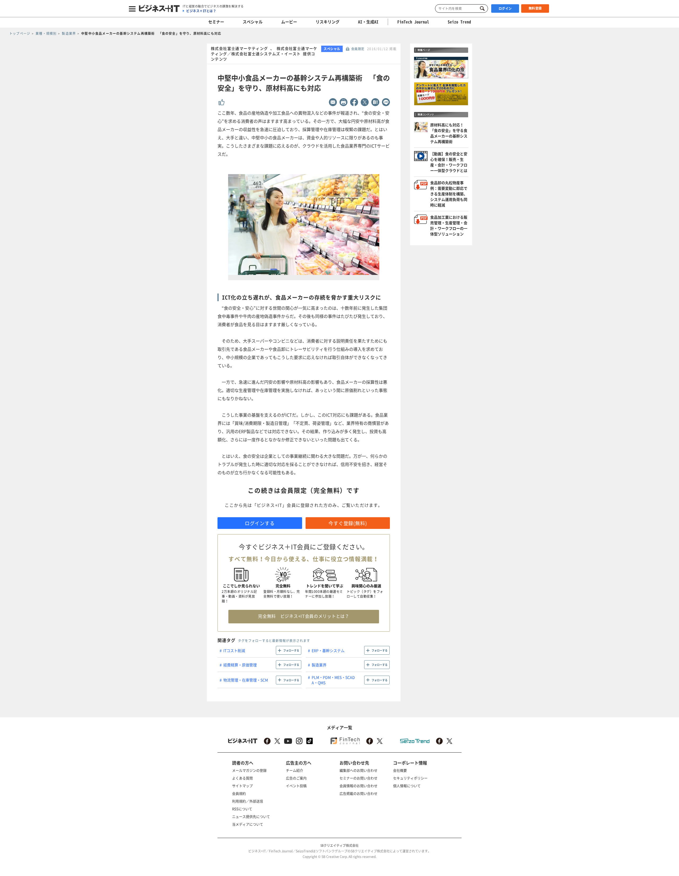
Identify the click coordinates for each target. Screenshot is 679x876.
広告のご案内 (296, 777)
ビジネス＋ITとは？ (201, 10)
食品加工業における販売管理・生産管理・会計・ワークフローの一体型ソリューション (448, 225)
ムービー (289, 22)
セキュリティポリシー (410, 777)
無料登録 (535, 8)
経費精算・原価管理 (240, 664)
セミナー (216, 22)
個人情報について (407, 785)
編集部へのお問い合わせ (358, 770)
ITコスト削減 (234, 650)
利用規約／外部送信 (247, 801)
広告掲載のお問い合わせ (358, 793)
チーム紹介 (294, 770)
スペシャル (253, 22)
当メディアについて (247, 824)
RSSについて (242, 808)
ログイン (505, 8)
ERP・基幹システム (328, 650)
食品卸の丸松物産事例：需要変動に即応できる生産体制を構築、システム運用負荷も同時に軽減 (448, 194)
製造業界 (319, 664)
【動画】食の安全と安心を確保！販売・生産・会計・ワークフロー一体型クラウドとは (448, 162)
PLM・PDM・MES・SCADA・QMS (333, 680)
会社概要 (400, 770)
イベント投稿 (296, 785)
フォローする (291, 650)
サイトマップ (242, 785)
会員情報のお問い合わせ (358, 785)
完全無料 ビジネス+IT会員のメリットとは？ (303, 616)
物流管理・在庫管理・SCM (245, 680)
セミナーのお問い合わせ (358, 777)
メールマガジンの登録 (249, 770)
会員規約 (239, 793)
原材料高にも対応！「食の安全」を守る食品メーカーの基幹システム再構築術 (448, 133)
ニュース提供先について (251, 816)
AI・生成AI (368, 22)
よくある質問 (242, 777)
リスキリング (328, 22)
